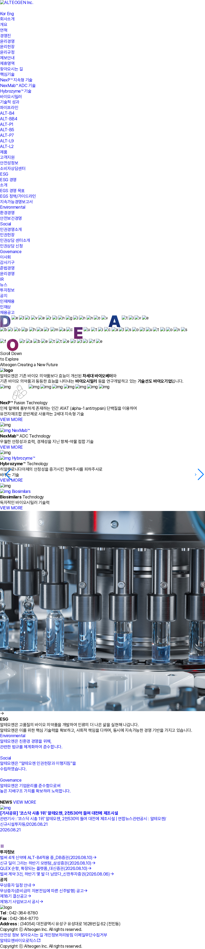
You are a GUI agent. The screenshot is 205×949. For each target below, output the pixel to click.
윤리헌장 (7, 46)
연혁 (3, 30)
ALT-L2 (7, 146)
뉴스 (3, 284)
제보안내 (7, 57)
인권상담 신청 (11, 246)
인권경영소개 (11, 229)
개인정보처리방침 (58, 935)
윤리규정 (7, 52)
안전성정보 (9, 163)
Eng (10, 13)
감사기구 (7, 262)
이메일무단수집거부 (90, 935)
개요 (3, 24)
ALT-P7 (7, 135)
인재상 (5, 307)
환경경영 (7, 212)
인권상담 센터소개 (15, 240)
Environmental (12, 207)
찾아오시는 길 (11, 69)
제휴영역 (7, 63)
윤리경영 (7, 41)
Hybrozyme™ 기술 (15, 91)
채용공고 (7, 312)
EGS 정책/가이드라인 (18, 196)
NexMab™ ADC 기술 (18, 85)
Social (5, 223)
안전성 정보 (9, 935)
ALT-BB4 (8, 118)
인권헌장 (7, 234)
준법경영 (7, 268)
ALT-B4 (7, 113)
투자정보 (7, 290)
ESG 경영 (8, 179)
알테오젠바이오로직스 (18, 940)
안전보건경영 (11, 218)
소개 (3, 185)
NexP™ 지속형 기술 (16, 79)
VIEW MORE (11, 419)
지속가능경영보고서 (16, 201)
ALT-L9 (7, 140)
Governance (11, 251)
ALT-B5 (7, 129)
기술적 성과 (9, 102)
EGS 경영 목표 (12, 190)
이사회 (5, 257)
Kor (3, 13)
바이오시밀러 (11, 96)
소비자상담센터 (13, 168)
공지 (3, 295)
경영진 (5, 35)
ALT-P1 (6, 124)
